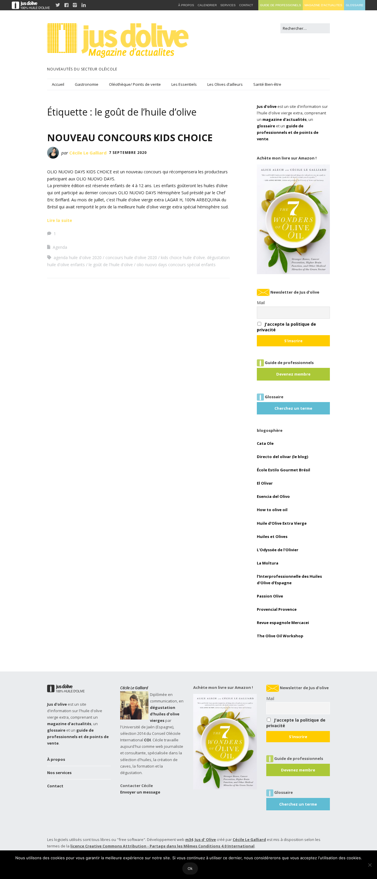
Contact (55, 786)
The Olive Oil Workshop (280, 635)
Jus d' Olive (205, 839)
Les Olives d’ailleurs (225, 84)
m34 (189, 839)
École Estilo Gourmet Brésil (283, 470)
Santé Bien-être (267, 84)
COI (147, 740)
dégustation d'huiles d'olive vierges (164, 714)
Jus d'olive (267, 106)
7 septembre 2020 (128, 152)
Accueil (58, 84)
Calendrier (207, 5)
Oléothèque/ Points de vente (135, 84)
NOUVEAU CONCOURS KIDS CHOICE (130, 137)
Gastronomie (86, 84)
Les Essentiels (184, 84)
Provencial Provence (277, 609)
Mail (261, 302)
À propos (56, 759)
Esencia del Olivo (273, 496)
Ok (190, 868)
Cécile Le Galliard (88, 153)
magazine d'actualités (284, 119)
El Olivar (265, 483)
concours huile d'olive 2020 (131, 257)
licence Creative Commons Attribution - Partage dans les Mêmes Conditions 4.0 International (162, 846)
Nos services (59, 772)
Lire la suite (59, 220)
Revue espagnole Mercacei (283, 622)
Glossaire (354, 5)
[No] (370, 865)
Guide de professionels (280, 5)
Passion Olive (270, 596)
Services (228, 5)
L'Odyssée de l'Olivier (277, 549)
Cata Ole (265, 443)
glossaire (266, 126)
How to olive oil (272, 509)
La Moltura (267, 563)
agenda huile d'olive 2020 (78, 257)
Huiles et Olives (272, 536)
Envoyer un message (140, 792)
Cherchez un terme (293, 408)
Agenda (60, 247)
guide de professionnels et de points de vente (287, 132)
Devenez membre (293, 374)
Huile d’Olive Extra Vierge (282, 523)
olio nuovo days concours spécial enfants (176, 264)
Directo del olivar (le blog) (282, 456)
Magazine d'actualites (323, 5)
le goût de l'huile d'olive (111, 264)
